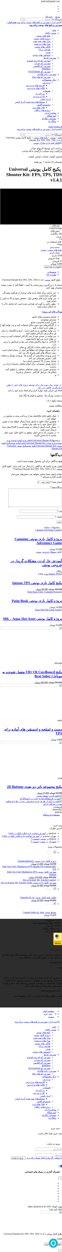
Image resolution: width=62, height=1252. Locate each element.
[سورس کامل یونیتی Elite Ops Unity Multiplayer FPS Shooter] (28, 869)
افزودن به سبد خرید (53, 267)
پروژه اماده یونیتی (20, 440)
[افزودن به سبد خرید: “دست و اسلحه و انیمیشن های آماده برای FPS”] (61, 723)
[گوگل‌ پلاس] (55, 1185)
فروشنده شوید (55, 126)
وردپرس (46, 82)
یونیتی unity (50, 33)
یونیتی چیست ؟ (38, 839)
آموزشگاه (51, 116)
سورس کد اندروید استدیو (38, 60)
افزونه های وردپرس (35, 85)
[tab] (28, 272)
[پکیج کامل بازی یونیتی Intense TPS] (55, 574)
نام (60, 511)
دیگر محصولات (49, 80)
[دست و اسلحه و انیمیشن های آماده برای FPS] (31, 686)
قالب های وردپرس (36, 88)
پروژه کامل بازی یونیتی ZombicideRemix (37, 861)
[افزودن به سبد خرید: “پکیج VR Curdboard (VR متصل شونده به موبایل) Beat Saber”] (61, 665)
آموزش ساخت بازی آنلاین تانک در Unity (27, 833)
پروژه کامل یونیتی (41, 38)
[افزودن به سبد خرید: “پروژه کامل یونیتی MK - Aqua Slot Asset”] (61, 612)
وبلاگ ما (52, 121)
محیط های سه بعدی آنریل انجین (30, 102)
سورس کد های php (41, 77)
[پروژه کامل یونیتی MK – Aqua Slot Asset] (48, 610)
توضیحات (51, 272)
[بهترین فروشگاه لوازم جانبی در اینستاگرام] (41, 798)
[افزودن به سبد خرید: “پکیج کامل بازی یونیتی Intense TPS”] (61, 576)
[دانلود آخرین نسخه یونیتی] (49, 796)
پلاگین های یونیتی (42, 47)
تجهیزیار (52, 841)
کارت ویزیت (39, 96)
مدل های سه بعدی (41, 41)
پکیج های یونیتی (43, 35)
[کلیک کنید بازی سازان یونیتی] (47, 143)
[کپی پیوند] (26, 1206)
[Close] (60, 1250)
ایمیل (58, 516)
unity (30, 440)
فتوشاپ (46, 91)
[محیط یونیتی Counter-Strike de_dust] (51, 904)
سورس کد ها (49, 58)
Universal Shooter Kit (42, 440)
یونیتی (53, 137)
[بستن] (61, 1125)
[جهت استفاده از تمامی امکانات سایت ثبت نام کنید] (56, 132)
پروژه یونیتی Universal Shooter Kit (41, 443)
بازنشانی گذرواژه (53, 1158)
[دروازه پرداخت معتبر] (57, 944)
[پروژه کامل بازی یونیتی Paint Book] (44, 592)
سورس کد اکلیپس (41, 66)
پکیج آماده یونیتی (18, 443)
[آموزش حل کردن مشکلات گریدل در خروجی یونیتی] (49, 552)
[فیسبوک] (55, 1183)
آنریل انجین (45, 99)
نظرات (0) (51, 274)
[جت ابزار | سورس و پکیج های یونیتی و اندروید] (39, 129)
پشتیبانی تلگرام (49, 118)
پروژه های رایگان (42, 110)
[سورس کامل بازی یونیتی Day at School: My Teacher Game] (39, 880)
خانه (54, 30)
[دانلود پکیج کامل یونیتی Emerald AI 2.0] (51, 889)
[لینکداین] (55, 1193)
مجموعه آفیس (43, 104)
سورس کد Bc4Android (39, 71)
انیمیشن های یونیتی (41, 55)
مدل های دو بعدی (42, 44)
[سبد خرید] (61, 1166)
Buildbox (46, 69)
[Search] (22, 19)
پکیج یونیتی (31, 446)
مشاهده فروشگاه (51, 815)
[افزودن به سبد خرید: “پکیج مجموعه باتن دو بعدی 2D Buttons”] (61, 780)
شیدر (48, 52)
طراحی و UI (44, 49)
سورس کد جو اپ (42, 63)
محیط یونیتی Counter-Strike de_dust (39, 912)
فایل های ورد (38, 107)
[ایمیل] (55, 1201)
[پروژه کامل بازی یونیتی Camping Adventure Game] (48, 530)
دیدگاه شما (56, 487)
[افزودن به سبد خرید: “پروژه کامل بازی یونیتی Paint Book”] (61, 594)
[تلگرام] (55, 6)
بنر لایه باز (40, 93)
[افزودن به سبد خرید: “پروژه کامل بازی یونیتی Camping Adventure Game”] (61, 532)
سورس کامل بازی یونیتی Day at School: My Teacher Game (28, 882)
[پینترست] (55, 1188)
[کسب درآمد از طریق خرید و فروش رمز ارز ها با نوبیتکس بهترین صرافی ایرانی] (31, 804)
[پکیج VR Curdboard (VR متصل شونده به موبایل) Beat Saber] (31, 628)
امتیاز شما (56, 482)
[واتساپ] (55, 1199)
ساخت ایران (50, 113)
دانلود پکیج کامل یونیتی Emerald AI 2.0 (38, 897)
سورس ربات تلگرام (46, 74)
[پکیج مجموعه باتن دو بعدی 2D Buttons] (31, 743)
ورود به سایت (17, 1158)
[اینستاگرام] (55, 9)
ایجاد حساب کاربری (35, 1158)
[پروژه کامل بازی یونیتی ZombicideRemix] (51, 852)
